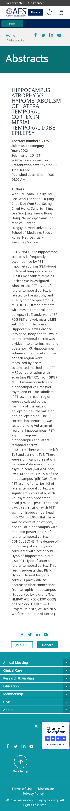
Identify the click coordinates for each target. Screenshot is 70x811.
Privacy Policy (33, 793)
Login (12, 23)
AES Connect (36, 3)
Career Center (15, 3)
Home (10, 35)
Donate (35, 12)
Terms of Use (21, 789)
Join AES (22, 645)
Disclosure (46, 789)
